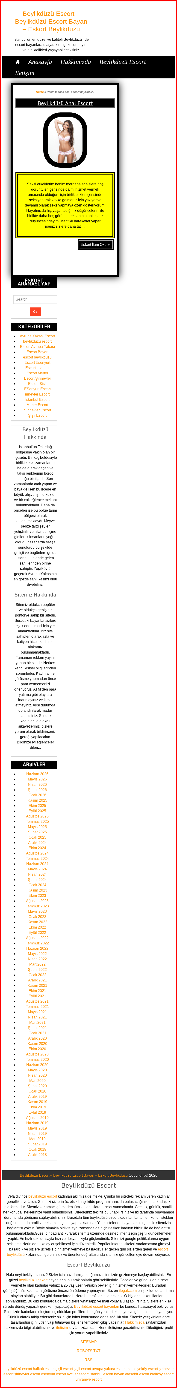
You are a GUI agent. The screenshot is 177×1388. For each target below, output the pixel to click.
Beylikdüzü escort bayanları (96, 1306)
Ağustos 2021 (37, 1001)
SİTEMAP (88, 1342)
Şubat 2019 (37, 1144)
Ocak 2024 (37, 885)
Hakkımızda (135, 1322)
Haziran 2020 (37, 1065)
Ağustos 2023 (37, 901)
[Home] (17, 61)
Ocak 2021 (37, 1033)
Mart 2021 (37, 1022)
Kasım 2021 (37, 985)
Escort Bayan (37, 352)
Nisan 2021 (37, 1017)
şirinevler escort (27, 1374)
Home (40, 92)
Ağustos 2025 (37, 816)
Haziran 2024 (37, 864)
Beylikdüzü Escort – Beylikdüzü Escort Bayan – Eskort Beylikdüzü (51, 21)
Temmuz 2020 (37, 1059)
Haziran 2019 (37, 1123)
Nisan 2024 (37, 874)
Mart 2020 (37, 1081)
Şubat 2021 (37, 1028)
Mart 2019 (37, 1139)
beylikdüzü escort (37, 341)
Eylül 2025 (37, 811)
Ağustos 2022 (37, 938)
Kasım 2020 (37, 1044)
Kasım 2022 (37, 922)
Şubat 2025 (37, 832)
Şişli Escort (37, 415)
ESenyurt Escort (37, 389)
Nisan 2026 (37, 784)
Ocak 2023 (37, 917)
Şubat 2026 (37, 790)
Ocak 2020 (37, 1091)
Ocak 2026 (37, 795)
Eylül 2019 (37, 1112)
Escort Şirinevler (37, 378)
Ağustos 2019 (37, 1118)
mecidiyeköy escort (142, 1369)
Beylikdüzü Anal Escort (65, 103)
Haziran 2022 (37, 948)
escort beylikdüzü (37, 357)
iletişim (62, 1328)
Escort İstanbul (37, 368)
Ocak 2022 (37, 975)
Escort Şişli (37, 384)
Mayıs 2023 (37, 911)
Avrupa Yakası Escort (37, 336)
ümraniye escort (89, 1379)
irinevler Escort (37, 394)
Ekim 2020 (37, 1049)
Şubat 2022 (37, 970)
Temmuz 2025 (37, 821)
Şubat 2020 (37, 1086)
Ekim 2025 (37, 806)
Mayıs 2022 (37, 954)
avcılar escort (77, 1374)
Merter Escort (37, 405)
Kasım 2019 (37, 1102)
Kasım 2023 (37, 890)
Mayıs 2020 (37, 1070)
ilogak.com (128, 1291)
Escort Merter (37, 373)
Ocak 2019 (37, 1149)
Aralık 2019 (37, 1096)
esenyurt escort (53, 1374)
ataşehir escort (137, 1374)
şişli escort (64, 1369)
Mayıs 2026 (37, 779)
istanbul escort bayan (106, 1374)
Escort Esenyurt (37, 362)
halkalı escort (44, 1369)
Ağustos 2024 (37, 853)
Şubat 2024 (37, 880)
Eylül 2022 (37, 933)
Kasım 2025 (37, 800)
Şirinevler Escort (37, 410)
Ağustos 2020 (37, 1054)
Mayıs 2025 (37, 827)
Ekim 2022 (37, 927)
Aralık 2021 (37, 980)
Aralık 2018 (37, 1155)
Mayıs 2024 (37, 869)
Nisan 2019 (37, 1134)
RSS (88, 1360)
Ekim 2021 (37, 991)
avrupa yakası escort (109, 1369)
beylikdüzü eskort (33, 1280)
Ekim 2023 (37, 896)
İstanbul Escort (37, 399)
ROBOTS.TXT (88, 1351)
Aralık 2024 (37, 843)
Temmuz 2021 (37, 1007)
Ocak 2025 (37, 837)
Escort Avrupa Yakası (37, 347)
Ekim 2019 (37, 1107)
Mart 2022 (37, 964)
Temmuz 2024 (37, 858)
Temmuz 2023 (37, 906)
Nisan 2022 (37, 959)
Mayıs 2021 (37, 1012)
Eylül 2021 (37, 996)
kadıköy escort (162, 1374)
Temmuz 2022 (37, 943)
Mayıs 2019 (37, 1128)
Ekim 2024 (37, 848)
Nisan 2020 (37, 1075)
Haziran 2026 (37, 774)
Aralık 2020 (37, 1038)
